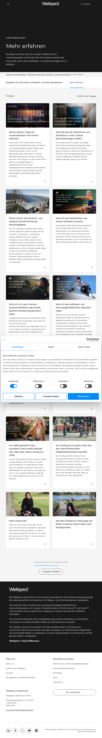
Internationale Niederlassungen (19, 710)
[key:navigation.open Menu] (8, 4)
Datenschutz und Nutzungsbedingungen (71, 664)
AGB (55, 677)
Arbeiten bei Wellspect (16, 668)
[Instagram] (36, 730)
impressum (58, 682)
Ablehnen (18, 396)
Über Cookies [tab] (84, 347)
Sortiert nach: (83, 96)
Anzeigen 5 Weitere (51, 571)
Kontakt (9, 673)
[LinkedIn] (8, 730)
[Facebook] (15, 730)
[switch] (38, 386)
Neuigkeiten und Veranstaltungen (20, 677)
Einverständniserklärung (63, 668)
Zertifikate (57, 673)
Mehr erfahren (76, 82)
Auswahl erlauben (51, 396)
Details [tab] (51, 347)
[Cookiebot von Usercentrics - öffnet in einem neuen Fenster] (88, 340)
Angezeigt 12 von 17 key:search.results (51, 562)
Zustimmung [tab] (17, 347)
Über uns (10, 664)
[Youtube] (29, 730)
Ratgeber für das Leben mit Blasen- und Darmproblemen (34, 83)
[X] (22, 730)
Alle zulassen (83, 396)
